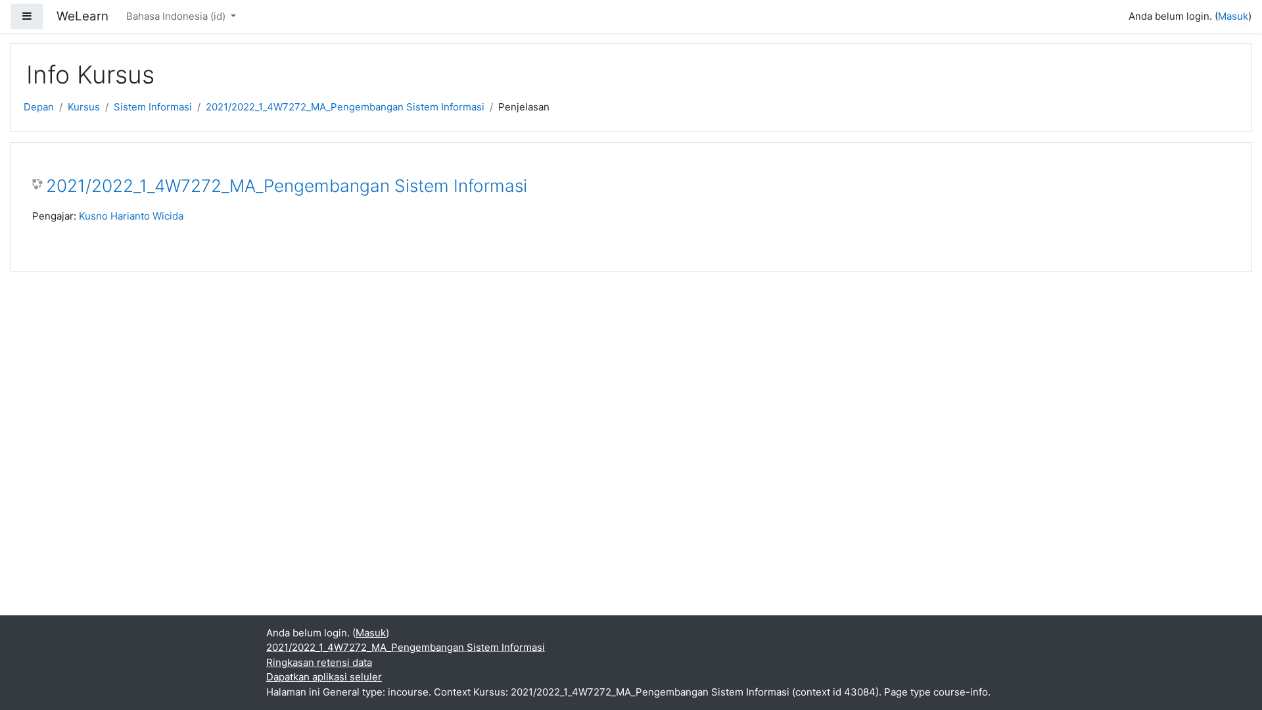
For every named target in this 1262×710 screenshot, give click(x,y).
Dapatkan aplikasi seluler (324, 677)
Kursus (84, 107)
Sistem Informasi (153, 107)
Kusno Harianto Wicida (131, 216)
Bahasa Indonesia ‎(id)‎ (177, 16)
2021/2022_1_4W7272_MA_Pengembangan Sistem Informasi (345, 107)
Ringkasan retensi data (319, 662)
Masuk (1233, 16)
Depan (39, 107)
